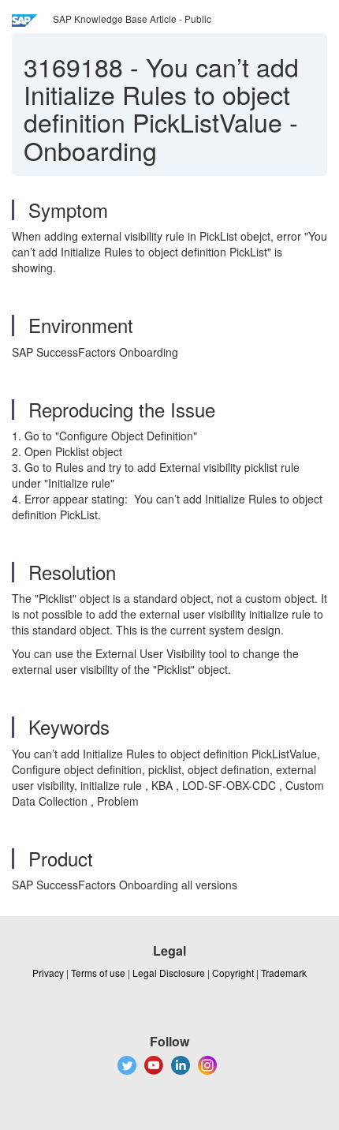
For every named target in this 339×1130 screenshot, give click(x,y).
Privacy (48, 972)
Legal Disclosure (168, 972)
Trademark (284, 972)
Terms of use (98, 972)
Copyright (233, 972)
